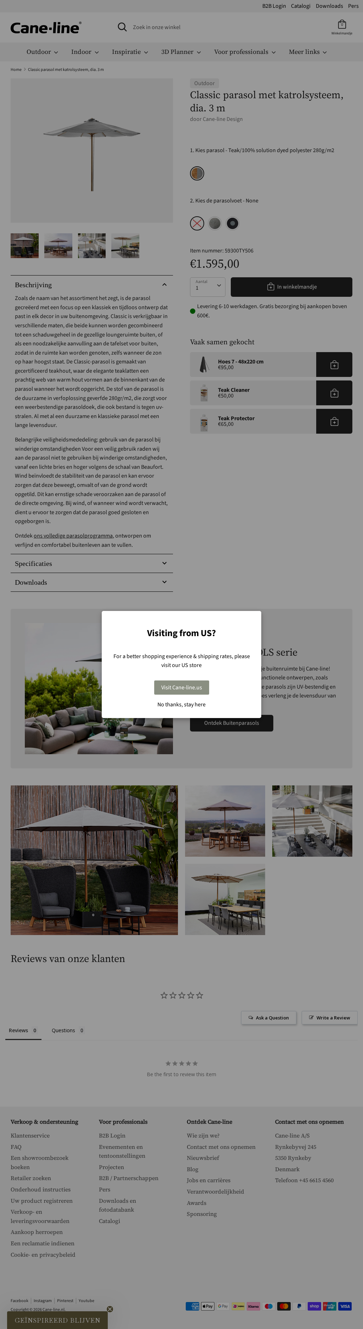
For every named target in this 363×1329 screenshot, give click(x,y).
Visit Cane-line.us (181, 687)
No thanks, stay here (181, 704)
